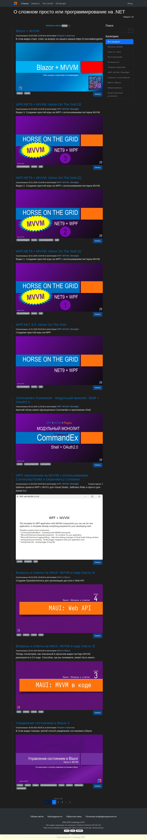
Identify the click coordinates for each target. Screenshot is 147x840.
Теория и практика (66, 35)
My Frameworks (115, 57)
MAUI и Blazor (63, 577)
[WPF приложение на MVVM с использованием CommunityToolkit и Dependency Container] (59, 527)
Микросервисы (115, 87)
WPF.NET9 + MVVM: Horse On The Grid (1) (48, 251)
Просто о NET (114, 52)
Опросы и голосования (119, 77)
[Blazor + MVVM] (59, 67)
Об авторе (61, 3)
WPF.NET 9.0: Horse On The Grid (41, 325)
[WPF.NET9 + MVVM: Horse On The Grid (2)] (59, 213)
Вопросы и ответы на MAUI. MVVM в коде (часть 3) (55, 646)
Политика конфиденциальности (101, 816)
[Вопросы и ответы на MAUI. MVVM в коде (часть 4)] (59, 608)
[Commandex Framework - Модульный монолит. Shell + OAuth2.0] (59, 438)
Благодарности (55, 816)
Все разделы (114, 41)
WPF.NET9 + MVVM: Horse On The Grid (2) (48, 178)
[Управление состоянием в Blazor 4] (59, 759)
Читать (98, 94)
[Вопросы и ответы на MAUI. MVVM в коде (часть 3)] (59, 685)
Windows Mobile (115, 47)
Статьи (25, 3)
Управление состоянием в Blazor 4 (42, 723)
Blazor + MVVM (27, 31)
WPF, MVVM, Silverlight (68, 109)
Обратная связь (74, 816)
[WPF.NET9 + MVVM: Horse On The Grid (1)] (59, 287)
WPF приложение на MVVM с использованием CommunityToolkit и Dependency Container (52, 477)
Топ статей (47, 3)
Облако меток (37, 816)
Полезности (113, 62)
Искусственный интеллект (115, 94)
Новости (35, 3)
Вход (130, 3)
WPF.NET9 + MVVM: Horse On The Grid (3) (48, 104)
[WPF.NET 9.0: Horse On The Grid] (59, 360)
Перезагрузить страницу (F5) (71, 837)
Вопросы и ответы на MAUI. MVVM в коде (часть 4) (55, 573)
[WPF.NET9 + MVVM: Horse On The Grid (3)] (59, 140)
